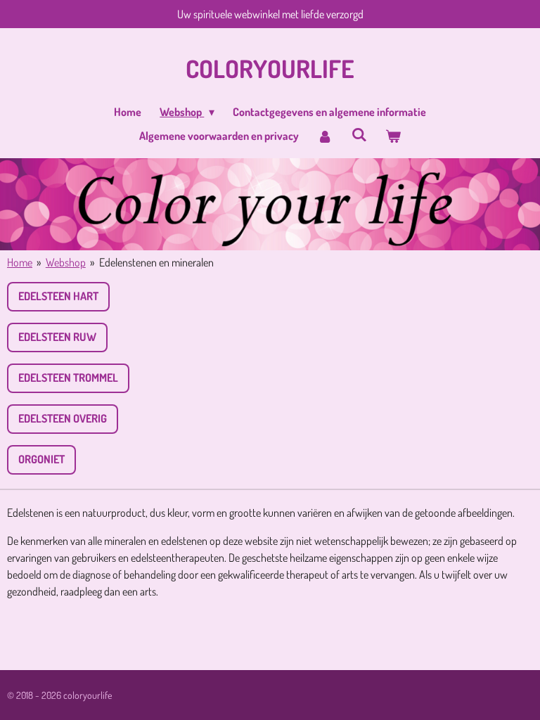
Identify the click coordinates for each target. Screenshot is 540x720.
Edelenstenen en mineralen (156, 262)
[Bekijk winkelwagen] (393, 136)
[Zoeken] (358, 134)
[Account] (325, 136)
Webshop (66, 262)
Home (19, 262)
